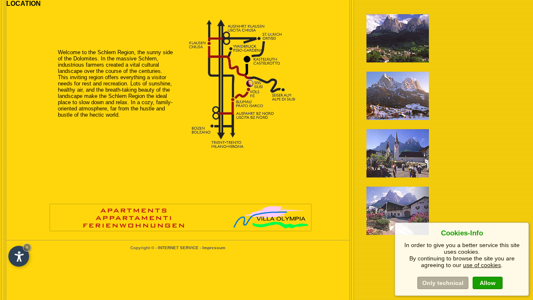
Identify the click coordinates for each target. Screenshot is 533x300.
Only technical (442, 283)
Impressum (213, 247)
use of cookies (482, 265)
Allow (488, 283)
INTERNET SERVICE (178, 247)
